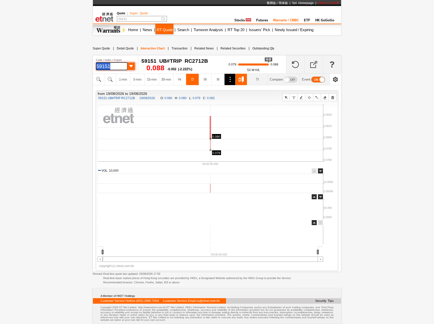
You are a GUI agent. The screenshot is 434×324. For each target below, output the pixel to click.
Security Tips (324, 301)
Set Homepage (303, 3)
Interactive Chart (153, 48)
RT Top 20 (236, 30)
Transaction (180, 48)
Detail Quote (125, 48)
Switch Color (327, 3)
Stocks (239, 20)
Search (183, 30)
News (147, 30)
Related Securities (233, 48)
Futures (262, 20)
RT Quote (165, 30)
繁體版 (271, 3)
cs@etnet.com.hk (208, 301)
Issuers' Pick (259, 30)
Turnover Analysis (208, 30)
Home (133, 30)
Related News (204, 48)
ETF (307, 20)
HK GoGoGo (324, 20)
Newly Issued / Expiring (294, 30)
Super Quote (139, 13)
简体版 (283, 3)
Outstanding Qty (263, 48)
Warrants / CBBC (286, 20)
